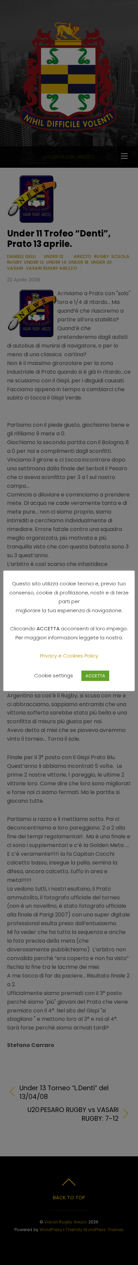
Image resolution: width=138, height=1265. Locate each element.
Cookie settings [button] (53, 675)
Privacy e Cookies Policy (69, 655)
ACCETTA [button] (95, 676)
